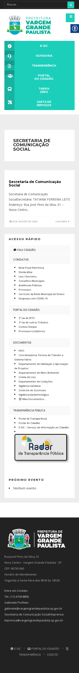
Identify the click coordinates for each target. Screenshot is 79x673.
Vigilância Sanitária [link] (30, 385)
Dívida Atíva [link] (25, 272)
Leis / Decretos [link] (27, 276)
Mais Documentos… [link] (34, 399)
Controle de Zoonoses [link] (32, 390)
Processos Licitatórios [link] (32, 331)
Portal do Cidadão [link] (26, 310)
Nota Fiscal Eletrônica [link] (31, 267)
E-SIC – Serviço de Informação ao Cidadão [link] (44, 427)
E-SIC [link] (17, 649)
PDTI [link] (21, 350)
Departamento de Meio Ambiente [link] (39, 372)
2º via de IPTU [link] (27, 318)
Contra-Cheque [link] (28, 326)
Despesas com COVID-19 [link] (33, 298)
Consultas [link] (21, 259)
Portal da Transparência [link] (33, 418)
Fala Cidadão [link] (26, 250)
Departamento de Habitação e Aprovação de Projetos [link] (41, 366)
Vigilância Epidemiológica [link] (34, 394)
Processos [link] (25, 289)
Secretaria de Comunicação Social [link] (35, 183)
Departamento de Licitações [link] (35, 381)
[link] (30, 24)
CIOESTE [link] (52, 655)
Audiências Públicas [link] (30, 285)
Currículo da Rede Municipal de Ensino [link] (42, 294)
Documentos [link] (22, 342)
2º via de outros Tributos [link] (33, 322)
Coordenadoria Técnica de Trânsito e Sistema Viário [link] (38, 357)
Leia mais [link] (62, 221)
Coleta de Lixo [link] (27, 377)
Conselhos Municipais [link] (31, 280)
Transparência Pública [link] (29, 410)
